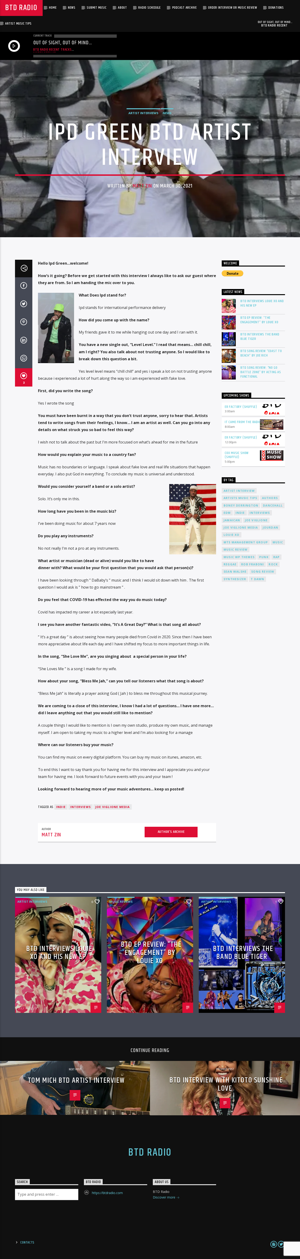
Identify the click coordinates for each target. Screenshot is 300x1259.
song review (262, 572)
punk (264, 557)
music (278, 542)
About (122, 7)
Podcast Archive (184, 7)
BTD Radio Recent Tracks (52, 50)
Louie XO (232, 535)
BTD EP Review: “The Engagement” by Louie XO (259, 320)
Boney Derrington (241, 505)
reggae (230, 564)
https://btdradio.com (107, 1193)
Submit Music (96, 7)
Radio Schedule (149, 7)
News (71, 7)
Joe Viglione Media (112, 807)
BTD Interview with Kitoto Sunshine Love (226, 1084)
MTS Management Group (246, 542)
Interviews (80, 807)
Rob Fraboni (252, 564)
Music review (236, 550)
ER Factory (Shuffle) (241, 407)
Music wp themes (239, 557)
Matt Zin (142, 186)
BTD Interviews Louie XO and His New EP (262, 303)
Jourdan (270, 528)
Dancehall (273, 505)
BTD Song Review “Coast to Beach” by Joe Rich (261, 353)
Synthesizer (235, 579)
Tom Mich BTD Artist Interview (76, 1080)
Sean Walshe (235, 572)
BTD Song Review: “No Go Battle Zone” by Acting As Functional (260, 372)
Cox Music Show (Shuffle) (237, 455)
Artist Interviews (143, 113)
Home (52, 7)
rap (276, 557)
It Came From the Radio (243, 422)
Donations (276, 7)
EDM (227, 513)
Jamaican (232, 520)
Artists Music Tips (240, 498)
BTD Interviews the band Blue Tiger (259, 336)
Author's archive (171, 832)
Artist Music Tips (18, 23)
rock (273, 564)
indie (61, 807)
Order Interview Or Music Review (232, 7)
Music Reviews (121, 901)
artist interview (239, 491)
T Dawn (257, 579)
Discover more (164, 1197)
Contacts (27, 1242)
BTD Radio (21, 8)
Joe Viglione (256, 520)
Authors (270, 498)
